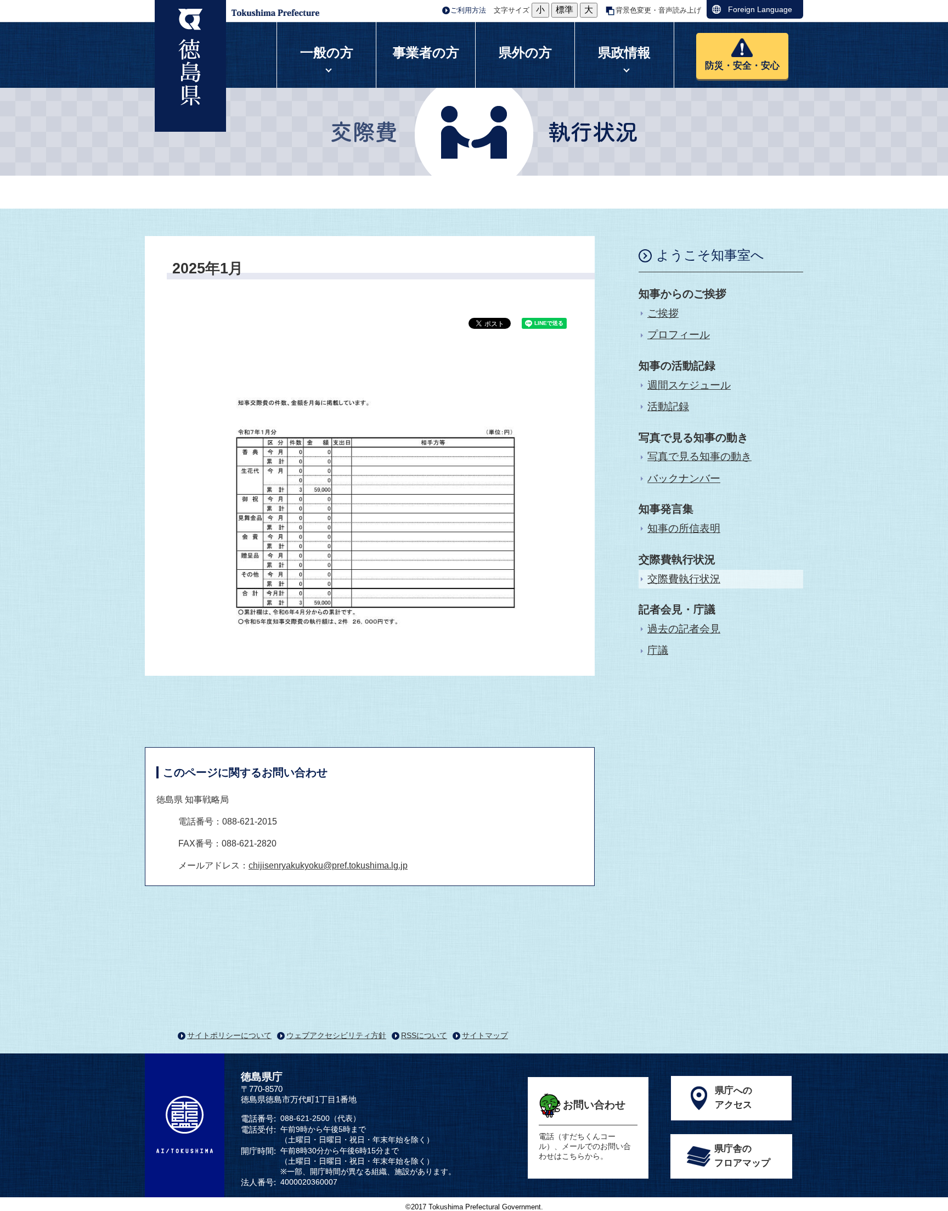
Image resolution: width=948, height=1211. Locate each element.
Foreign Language (760, 9)
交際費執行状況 (683, 579)
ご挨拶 (663, 313)
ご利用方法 (468, 10)
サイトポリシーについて (229, 1035)
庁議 (657, 650)
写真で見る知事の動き (699, 456)
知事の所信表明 (683, 528)
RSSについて (424, 1035)
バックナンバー (683, 478)
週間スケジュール (689, 385)
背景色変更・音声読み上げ (658, 10)
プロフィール (678, 334)
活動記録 (668, 406)
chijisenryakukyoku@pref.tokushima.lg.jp (328, 865)
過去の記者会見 (683, 629)
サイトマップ (485, 1035)
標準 (564, 9)
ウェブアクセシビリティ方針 (336, 1035)
